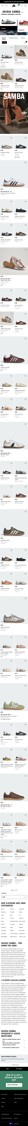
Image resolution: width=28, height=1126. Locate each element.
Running (3, 933)
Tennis (12, 918)
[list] (14, 38)
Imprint (16, 1118)
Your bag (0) (19, 1068)
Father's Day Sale (22, 937)
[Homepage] (13, 6)
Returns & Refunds (18, 1098)
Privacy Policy (17, 1114)
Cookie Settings (5, 1114)
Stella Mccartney (22, 912)
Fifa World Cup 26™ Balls (22, 934)
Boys (2, 921)
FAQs (15, 1102)
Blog (2, 1106)
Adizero (21, 918)
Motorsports (13, 936)
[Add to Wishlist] (11, 47)
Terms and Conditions (6, 1118)
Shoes (3, 924)
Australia (16, 1123)
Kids (2, 915)
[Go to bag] (25, 5)
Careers (3, 1098)
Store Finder (4, 1094)
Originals (21, 909)
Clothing (3, 927)
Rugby (12, 930)
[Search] (22, 5)
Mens (2, 909)
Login (7, 1068)
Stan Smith (22, 921)
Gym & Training (12, 909)
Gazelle (21, 927)
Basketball (4, 936)
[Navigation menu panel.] (2, 5)
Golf (11, 915)
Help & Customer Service (20, 1094)
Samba (21, 924)
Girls (2, 918)
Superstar (21, 930)
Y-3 (20, 915)
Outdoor (12, 912)
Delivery (3, 1102)
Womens (3, 912)
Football (3, 930)
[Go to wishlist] (6, 5)
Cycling (12, 924)
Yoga (11, 927)
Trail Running (14, 933)
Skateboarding (14, 921)
